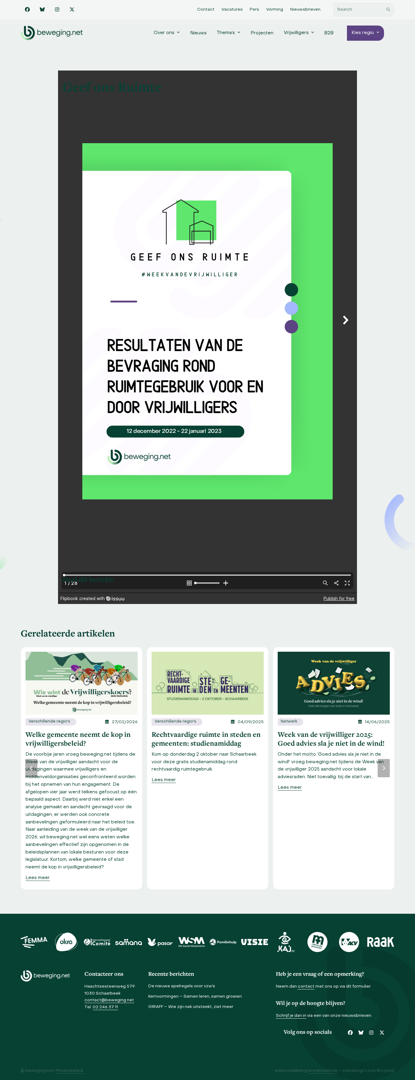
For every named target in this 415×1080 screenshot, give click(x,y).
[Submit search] (388, 10)
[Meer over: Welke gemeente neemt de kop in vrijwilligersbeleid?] (82, 683)
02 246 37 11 (105, 1007)
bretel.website (323, 1071)
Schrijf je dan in (291, 1016)
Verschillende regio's (49, 721)
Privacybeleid (69, 1071)
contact (306, 987)
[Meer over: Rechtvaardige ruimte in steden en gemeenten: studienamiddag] (208, 683)
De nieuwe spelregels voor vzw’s (181, 986)
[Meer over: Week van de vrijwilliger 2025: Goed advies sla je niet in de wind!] (334, 683)
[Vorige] (31, 768)
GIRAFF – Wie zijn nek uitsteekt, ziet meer (190, 1007)
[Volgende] (384, 768)
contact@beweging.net (109, 1000)
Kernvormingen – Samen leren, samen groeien (195, 997)
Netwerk (289, 721)
